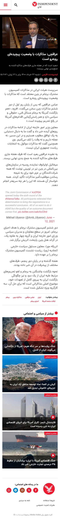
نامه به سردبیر (24, 500)
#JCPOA (36, 192)
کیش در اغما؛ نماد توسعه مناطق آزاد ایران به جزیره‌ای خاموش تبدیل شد (32, 386)
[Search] (16, 5)
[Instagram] (22, 490)
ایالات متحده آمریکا (48, 301)
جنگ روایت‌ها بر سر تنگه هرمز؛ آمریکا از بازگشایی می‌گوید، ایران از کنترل (30, 348)
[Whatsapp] (50, 80)
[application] (30, 32)
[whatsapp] (8, 490)
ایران (39, 297)
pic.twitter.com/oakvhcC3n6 (32, 212)
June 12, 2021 (50, 220)
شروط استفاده (49, 500)
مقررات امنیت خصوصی (45, 505)
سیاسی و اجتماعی (34, 313)
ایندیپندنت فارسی (49, 74)
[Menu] (5, 5)
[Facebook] (55, 80)
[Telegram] (15, 490)
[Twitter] (46, 80)
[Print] (36, 80)
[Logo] (52, 20)
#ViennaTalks (12, 199)
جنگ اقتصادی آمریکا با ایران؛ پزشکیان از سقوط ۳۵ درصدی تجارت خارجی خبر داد (31, 462)
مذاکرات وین (17, 297)
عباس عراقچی (29, 297)
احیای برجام (35, 301)
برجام (7, 297)
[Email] (41, 80)
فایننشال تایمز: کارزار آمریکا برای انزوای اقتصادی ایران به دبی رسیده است (30, 424)
